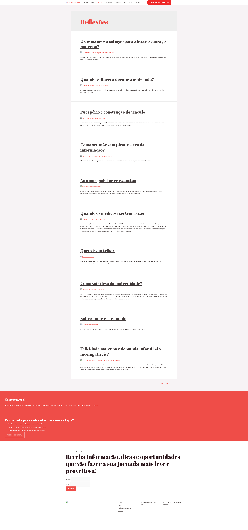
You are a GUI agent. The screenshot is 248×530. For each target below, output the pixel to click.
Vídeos (118, 2)
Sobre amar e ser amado (103, 318)
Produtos (121, 502)
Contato (137, 2)
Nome (68, 479)
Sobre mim (128, 2)
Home (86, 2)
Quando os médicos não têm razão (112, 213)
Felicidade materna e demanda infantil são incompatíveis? (120, 351)
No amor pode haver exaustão (108, 180)
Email (68, 484)
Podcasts (110, 2)
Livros (93, 2)
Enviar (71, 489)
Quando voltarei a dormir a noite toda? (117, 79)
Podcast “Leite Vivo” (124, 508)
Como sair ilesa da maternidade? (111, 283)
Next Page (165, 383)
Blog (100, 2)
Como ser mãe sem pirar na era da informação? (112, 147)
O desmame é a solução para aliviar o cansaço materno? (123, 43)
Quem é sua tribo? (97, 250)
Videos (120, 511)
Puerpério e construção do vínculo (112, 112)
